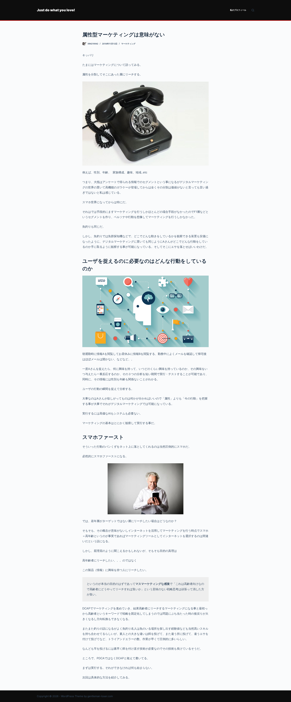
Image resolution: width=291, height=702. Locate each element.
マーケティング (128, 43)
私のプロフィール (238, 10)
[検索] (253, 10)
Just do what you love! (56, 10)
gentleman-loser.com (100, 696)
